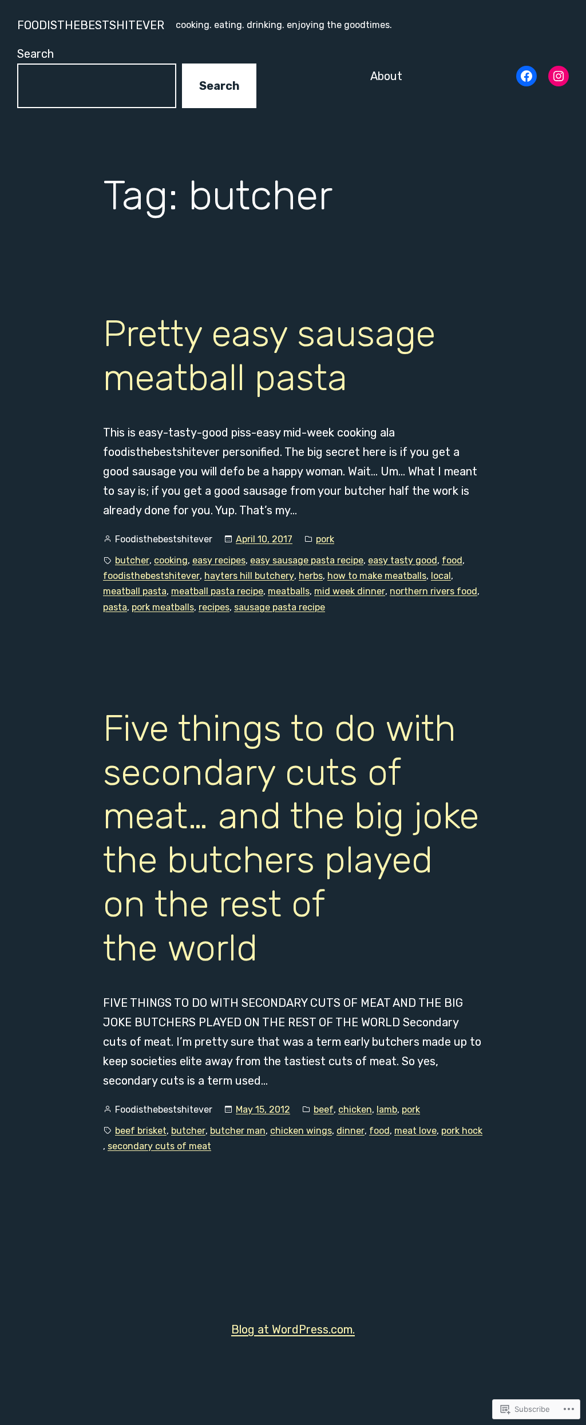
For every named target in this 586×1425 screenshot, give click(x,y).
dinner (350, 1130)
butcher (132, 560)
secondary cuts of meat (159, 1146)
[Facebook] (526, 76)
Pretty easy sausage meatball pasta (269, 355)
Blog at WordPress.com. (293, 1329)
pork (325, 539)
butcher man (238, 1130)
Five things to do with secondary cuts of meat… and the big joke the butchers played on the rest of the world (291, 838)
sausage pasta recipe (279, 607)
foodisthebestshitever (90, 25)
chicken (355, 1109)
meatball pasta (135, 591)
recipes (214, 607)
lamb (387, 1109)
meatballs (289, 591)
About (386, 76)
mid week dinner (349, 591)
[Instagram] (558, 76)
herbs (311, 575)
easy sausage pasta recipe (306, 560)
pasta (115, 607)
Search (35, 54)
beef (324, 1109)
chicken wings (301, 1130)
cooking (171, 560)
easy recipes (219, 560)
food (452, 560)
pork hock (461, 1130)
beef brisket (141, 1130)
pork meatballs (163, 607)
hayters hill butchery (249, 575)
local (441, 575)
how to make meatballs (376, 575)
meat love (415, 1130)
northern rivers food (433, 591)
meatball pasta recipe (217, 591)
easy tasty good (402, 560)
